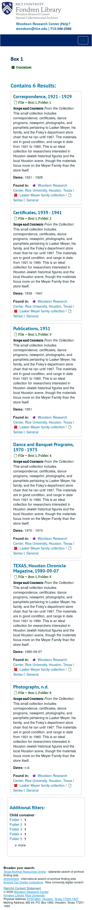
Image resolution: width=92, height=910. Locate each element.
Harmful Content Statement (22, 888)
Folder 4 (16, 833)
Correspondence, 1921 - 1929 (42, 96)
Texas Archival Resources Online (25, 871)
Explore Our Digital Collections (23, 882)
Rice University (35, 895)
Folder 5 (16, 838)
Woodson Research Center (37, 23)
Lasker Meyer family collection (42, 195)
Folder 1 (16, 819)
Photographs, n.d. (31, 687)
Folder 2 (16, 824)
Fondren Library (14, 895)
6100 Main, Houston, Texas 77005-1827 (53, 899)
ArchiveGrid (11, 879)
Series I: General (25, 200)
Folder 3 (16, 829)
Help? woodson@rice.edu (43, 26)
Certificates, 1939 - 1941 (37, 212)
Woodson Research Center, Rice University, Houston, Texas (42, 188)
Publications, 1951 (31, 328)
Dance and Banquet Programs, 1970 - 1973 (43, 447)
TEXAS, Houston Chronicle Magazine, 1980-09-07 (39, 568)
